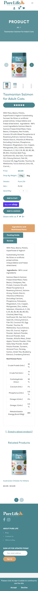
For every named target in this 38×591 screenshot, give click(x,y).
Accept (14, 587)
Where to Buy (10, 540)
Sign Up (9, 559)
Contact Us (9, 536)
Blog (7, 533)
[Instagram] (9, 519)
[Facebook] (4, 519)
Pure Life (21, 181)
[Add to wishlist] (32, 462)
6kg (28, 176)
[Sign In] (14, 8)
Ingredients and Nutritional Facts (19, 228)
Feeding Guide (13, 235)
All (18, 27)
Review (10, 241)
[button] (32, 65)
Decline (24, 587)
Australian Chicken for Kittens (16, 481)
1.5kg (21, 176)
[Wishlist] (24, 8)
